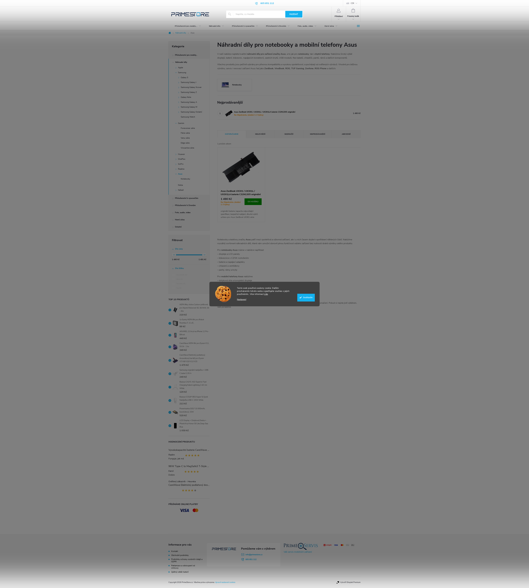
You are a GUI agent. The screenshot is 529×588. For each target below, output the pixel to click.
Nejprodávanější (317, 134)
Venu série (185, 138)
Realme (181, 169)
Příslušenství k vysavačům (186, 198)
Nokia (180, 185)
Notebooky (185, 179)
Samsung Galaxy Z (189, 92)
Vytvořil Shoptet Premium (350, 582)
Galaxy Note (186, 97)
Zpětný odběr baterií (179, 572)
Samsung (182, 72)
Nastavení (241, 300)
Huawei (181, 154)
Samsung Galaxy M (189, 107)
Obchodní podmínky (180, 555)
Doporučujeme (231, 134)
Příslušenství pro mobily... (186, 55)
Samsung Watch (188, 117)
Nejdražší (288, 134)
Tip (178, 288)
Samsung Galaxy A (189, 102)
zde (266, 294)
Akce (179, 279)
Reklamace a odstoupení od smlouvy (183, 566)
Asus (180, 174)
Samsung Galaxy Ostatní (191, 112)
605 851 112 (251, 559)
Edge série (185, 143)
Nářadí (180, 190)
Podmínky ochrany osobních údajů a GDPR (186, 560)
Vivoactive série (187, 148)
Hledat (293, 14)
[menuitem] (185, 26)
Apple (180, 67)
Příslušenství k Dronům (185, 205)
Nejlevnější (260, 134)
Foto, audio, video (183, 212)
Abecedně (346, 134)
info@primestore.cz (253, 554)
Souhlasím (308, 297)
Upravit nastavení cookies (225, 582)
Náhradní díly (181, 62)
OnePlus (181, 159)
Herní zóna (180, 219)
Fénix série (185, 133)
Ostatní (178, 227)
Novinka (180, 283)
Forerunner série (188, 128)
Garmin (181, 123)
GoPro (180, 164)
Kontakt (174, 551)
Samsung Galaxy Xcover (191, 87)
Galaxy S (184, 77)
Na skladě (181, 275)
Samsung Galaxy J (188, 82)
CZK (352, 3)
